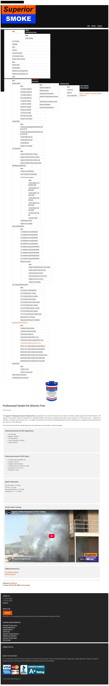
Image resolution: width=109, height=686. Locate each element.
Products (87, 93)
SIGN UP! (7, 613)
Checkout (99, 26)
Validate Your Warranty (10, 636)
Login (88, 26)
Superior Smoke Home (10, 625)
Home (81, 93)
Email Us (5, 603)
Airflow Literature (10, 574)
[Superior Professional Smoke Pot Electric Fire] (51, 391)
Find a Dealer (26, 585)
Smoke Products (8, 629)
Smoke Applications (9, 627)
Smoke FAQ (6, 631)
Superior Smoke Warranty (11, 634)
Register (93, 26)
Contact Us (13, 583)
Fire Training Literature (12, 572)
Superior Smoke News (10, 638)
